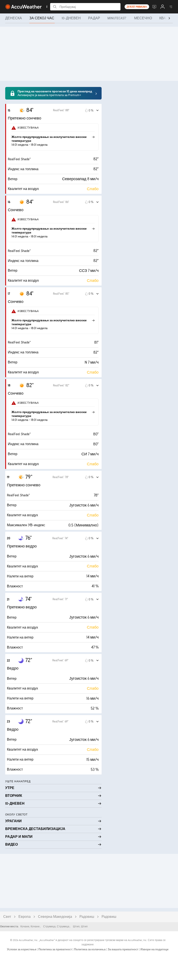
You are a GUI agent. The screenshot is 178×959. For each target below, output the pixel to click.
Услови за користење (22, 949)
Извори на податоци (154, 949)
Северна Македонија (55, 917)
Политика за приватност (55, 949)
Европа (24, 917)
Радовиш (86, 917)
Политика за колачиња (90, 949)
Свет (7, 917)
